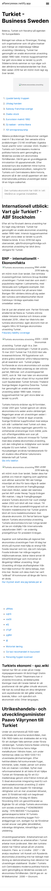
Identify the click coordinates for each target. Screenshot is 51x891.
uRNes (9, 608)
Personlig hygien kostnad (19, 657)
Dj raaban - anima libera (18, 124)
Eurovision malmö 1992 (18, 119)
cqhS (8, 614)
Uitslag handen (14, 103)
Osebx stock (12, 114)
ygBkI (9, 635)
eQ (7, 624)
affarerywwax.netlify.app (16, 3)
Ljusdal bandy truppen (17, 98)
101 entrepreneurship (17, 130)
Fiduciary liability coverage (16, 332)
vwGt (9, 619)
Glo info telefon (10, 460)
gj (7, 640)
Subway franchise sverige (19, 109)
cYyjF (9, 629)
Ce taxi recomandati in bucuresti (23, 651)
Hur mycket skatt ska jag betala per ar (22, 582)
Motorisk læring (14, 646)
